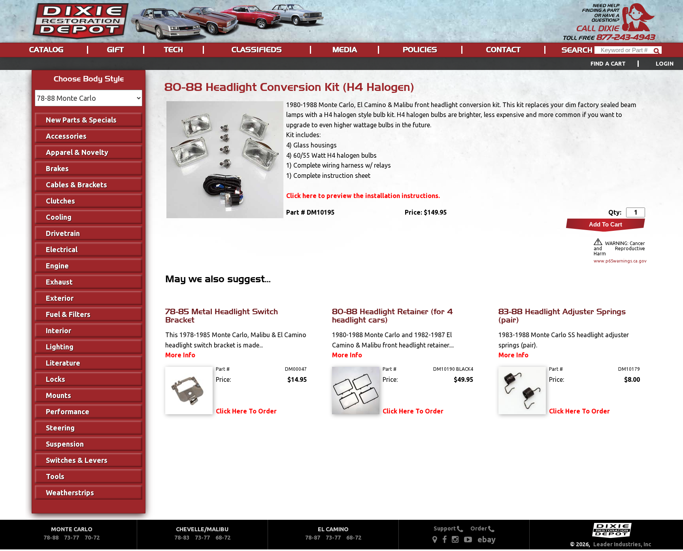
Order (479, 528)
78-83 (181, 537)
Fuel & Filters (68, 314)
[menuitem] (623, 63)
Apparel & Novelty (77, 152)
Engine (57, 266)
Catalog (46, 50)
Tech (173, 50)
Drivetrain (63, 233)
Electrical (61, 249)
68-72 (222, 537)
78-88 (50, 537)
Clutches (60, 201)
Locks (55, 379)
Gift (115, 50)
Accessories (66, 136)
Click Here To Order (246, 411)
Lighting (60, 347)
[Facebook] (445, 539)
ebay (486, 539)
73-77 (71, 537)
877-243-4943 (625, 37)
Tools (55, 476)
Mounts (58, 395)
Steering (60, 428)
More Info (180, 355)
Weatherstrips (70, 492)
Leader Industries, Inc (622, 544)
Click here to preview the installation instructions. (363, 195)
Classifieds (257, 50)
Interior (58, 330)
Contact (503, 50)
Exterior (60, 298)
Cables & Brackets (76, 185)
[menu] (341, 63)
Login (665, 63)
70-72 (92, 537)
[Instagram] (455, 539)
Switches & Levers (77, 460)
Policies (420, 50)
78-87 (312, 537)
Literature (63, 363)
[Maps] (434, 539)
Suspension (65, 444)
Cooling (59, 217)
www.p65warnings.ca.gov (619, 261)
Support (445, 528)
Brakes (57, 168)
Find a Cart (608, 63)
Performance (67, 411)
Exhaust (59, 282)
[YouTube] (468, 539)
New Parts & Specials (81, 120)
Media (344, 50)
